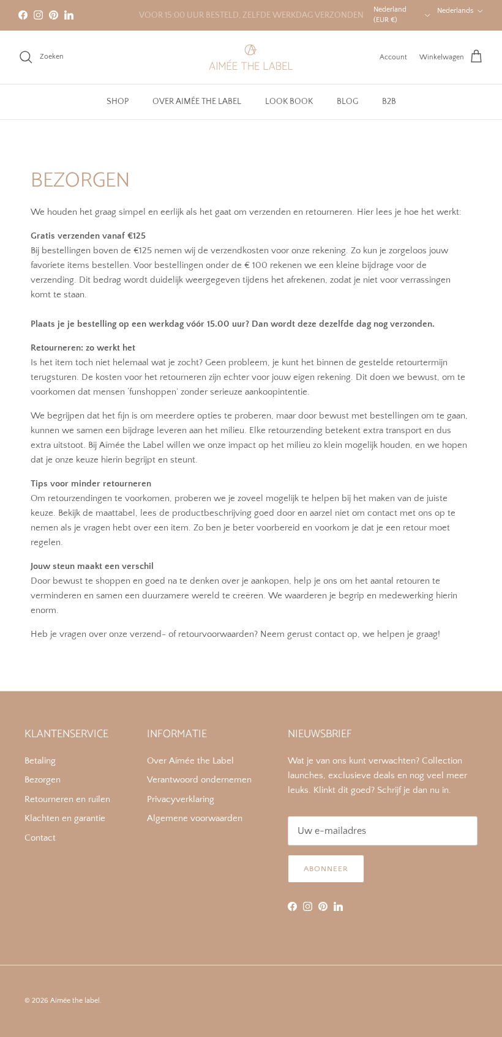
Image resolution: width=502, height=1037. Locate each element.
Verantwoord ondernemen (199, 780)
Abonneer (326, 868)
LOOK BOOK (289, 101)
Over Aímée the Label (190, 761)
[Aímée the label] (251, 57)
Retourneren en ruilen (67, 799)
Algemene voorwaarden (194, 818)
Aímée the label (75, 1001)
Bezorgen (42, 780)
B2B (389, 101)
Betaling (40, 761)
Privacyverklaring (180, 799)
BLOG (347, 101)
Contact (40, 838)
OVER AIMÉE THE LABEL (196, 101)
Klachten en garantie (64, 818)
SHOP (118, 101)
